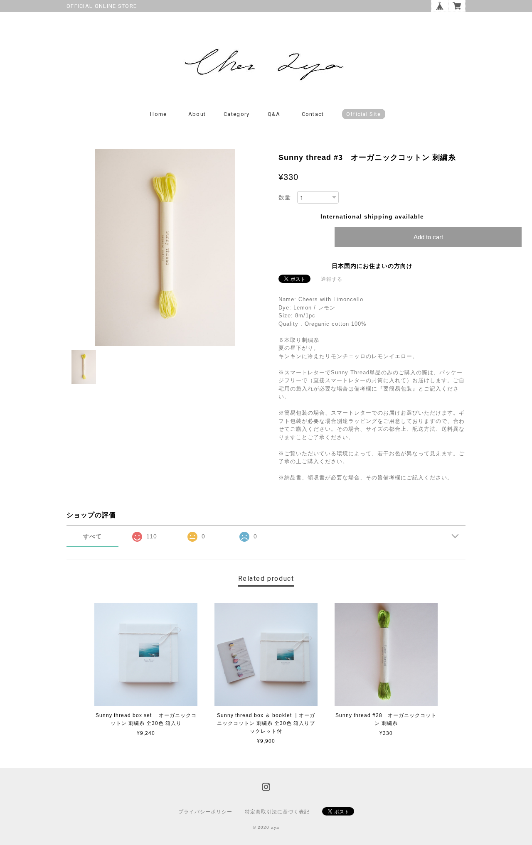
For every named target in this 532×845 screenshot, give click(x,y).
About (197, 114)
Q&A (274, 114)
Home (158, 114)
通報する (331, 279)
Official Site (363, 114)
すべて (92, 536)
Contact (313, 114)
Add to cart (428, 237)
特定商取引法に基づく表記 (277, 812)
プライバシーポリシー (205, 812)
